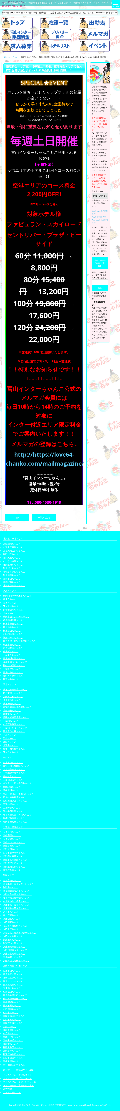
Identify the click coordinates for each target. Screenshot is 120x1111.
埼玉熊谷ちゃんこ (12, 627)
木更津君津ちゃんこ (13, 647)
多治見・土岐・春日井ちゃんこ (18, 783)
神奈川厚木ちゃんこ (13, 637)
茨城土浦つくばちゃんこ (15, 661)
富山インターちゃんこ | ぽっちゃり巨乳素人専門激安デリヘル (46, 1105)
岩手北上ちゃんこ (12, 568)
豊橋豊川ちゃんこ (12, 790)
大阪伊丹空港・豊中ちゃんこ (17, 894)
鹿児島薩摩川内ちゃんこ (15, 995)
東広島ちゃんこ (10, 1033)
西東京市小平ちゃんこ (14, 731)
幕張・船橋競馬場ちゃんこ (16, 717)
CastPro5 (106, 1105)
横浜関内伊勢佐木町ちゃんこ (17, 595)
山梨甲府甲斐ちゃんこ (14, 852)
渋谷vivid (7, 1088)
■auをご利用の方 (99, 217)
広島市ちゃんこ (10, 1012)
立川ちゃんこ (9, 602)
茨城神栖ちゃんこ (12, 703)
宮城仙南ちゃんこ (12, 543)
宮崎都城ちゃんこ (12, 1002)
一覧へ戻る (44, 517)
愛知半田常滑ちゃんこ (14, 811)
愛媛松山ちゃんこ (12, 970)
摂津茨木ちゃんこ (12, 939)
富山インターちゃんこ (14, 842)
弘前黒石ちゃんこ (12, 557)
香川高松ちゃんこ (12, 988)
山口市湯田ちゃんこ (13, 1057)
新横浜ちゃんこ (10, 713)
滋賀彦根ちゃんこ (12, 880)
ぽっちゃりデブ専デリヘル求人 (18, 1085)
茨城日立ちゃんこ (12, 752)
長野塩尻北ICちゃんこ (14, 863)
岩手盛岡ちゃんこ (12, 575)
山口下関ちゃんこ (12, 1019)
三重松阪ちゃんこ (12, 804)
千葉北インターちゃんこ (15, 727)
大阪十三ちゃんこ (12, 929)
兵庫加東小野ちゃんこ (14, 946)
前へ (17, 517)
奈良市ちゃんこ (10, 911)
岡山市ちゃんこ (10, 1043)
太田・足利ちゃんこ (13, 696)
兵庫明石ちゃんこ (12, 918)
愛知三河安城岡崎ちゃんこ (16, 765)
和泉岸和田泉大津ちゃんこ (16, 897)
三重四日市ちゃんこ (13, 779)
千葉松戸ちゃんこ (12, 668)
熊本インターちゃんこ (14, 981)
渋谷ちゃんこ (9, 738)
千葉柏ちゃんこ (10, 720)
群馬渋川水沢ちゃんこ (14, 658)
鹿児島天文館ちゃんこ (14, 974)
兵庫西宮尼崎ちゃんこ (14, 953)
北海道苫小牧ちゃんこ (14, 585)
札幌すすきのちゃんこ (14, 571)
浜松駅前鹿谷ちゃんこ (14, 818)
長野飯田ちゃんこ (12, 849)
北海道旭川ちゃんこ (13, 564)
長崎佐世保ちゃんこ (13, 977)
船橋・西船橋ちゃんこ (14, 748)
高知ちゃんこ (9, 1026)
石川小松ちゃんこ (12, 831)
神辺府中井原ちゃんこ (14, 1054)
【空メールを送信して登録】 (100, 263)
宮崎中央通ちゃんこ (13, 1040)
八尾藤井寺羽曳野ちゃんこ (16, 908)
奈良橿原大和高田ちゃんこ (16, 890)
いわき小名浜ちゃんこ (14, 561)
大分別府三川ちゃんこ (14, 1064)
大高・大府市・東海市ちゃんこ (18, 793)
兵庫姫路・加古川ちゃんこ (16, 904)
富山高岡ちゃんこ (12, 835)
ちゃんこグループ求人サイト (17, 1078)
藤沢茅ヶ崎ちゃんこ (13, 675)
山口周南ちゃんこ (12, 1009)
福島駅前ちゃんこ (12, 582)
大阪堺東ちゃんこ (12, 922)
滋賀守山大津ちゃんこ (14, 943)
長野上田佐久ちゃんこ (14, 866)
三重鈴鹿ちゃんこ (12, 807)
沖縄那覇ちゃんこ (12, 1005)
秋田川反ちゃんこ (12, 554)
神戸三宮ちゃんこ (12, 915)
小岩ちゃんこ (9, 734)
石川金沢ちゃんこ (12, 838)
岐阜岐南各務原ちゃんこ (15, 797)
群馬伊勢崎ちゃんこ (13, 672)
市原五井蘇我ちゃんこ (14, 724)
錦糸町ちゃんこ (10, 651)
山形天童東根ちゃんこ (14, 547)
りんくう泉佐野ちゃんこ (15, 925)
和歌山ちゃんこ (10, 887)
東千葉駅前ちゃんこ (13, 609)
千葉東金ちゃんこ (12, 654)
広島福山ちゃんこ (12, 991)
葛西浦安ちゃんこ (12, 710)
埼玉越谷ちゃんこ (12, 679)
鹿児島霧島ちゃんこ (13, 984)
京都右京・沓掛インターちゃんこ (19, 932)
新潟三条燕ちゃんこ (13, 870)
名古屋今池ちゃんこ (13, 762)
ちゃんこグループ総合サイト (17, 1075)
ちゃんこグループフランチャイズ (19, 1081)
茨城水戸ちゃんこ (12, 606)
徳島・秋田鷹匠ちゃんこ (15, 998)
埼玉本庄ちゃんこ (12, 644)
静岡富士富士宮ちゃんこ (15, 821)
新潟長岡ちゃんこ (12, 845)
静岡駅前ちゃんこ (12, 786)
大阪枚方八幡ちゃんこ (14, 936)
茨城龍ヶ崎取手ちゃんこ (15, 689)
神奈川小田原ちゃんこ (14, 665)
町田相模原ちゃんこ (13, 633)
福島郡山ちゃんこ (12, 578)
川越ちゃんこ (9, 613)
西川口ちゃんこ (10, 599)
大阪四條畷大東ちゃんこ (15, 949)
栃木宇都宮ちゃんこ (13, 623)
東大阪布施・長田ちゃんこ (16, 901)
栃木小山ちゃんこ (12, 630)
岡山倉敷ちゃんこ (12, 1029)
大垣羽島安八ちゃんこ (14, 769)
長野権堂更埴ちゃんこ (14, 856)
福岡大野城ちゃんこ (13, 1022)
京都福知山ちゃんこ (13, 956)
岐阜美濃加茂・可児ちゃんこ (17, 814)
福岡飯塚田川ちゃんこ (14, 1015)
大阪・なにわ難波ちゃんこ (16, 960)
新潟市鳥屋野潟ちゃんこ (15, 859)
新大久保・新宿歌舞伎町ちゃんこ (19, 640)
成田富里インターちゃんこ (16, 616)
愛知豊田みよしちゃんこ (15, 800)
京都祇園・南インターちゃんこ (18, 883)
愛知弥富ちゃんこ (12, 776)
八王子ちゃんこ (10, 745)
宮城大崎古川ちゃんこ (14, 550)
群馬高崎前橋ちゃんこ (14, 620)
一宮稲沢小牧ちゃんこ (14, 772)
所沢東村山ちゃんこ (13, 693)
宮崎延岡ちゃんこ (12, 1061)
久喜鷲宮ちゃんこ (12, 699)
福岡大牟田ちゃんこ (13, 1047)
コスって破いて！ (12, 1092)
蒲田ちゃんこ (9, 741)
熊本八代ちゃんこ (12, 1036)
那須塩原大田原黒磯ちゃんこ (17, 706)
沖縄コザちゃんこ (12, 1050)
